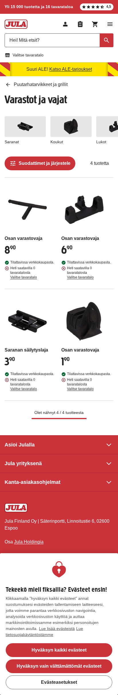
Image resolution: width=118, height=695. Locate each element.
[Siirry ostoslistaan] (80, 24)
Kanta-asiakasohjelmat (32, 482)
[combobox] (59, 40)
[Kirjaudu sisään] (65, 24)
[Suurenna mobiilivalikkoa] (110, 24)
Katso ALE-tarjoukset (70, 69)
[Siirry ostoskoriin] (95, 24)
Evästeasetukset (59, 682)
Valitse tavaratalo (28, 55)
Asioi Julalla (20, 445)
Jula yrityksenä (23, 463)
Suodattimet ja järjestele (44, 163)
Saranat (12, 142)
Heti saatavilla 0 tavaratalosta (23, 272)
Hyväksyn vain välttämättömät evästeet (59, 666)
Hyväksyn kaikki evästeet (59, 650)
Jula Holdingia (29, 541)
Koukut (56, 142)
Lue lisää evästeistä (57, 628)
